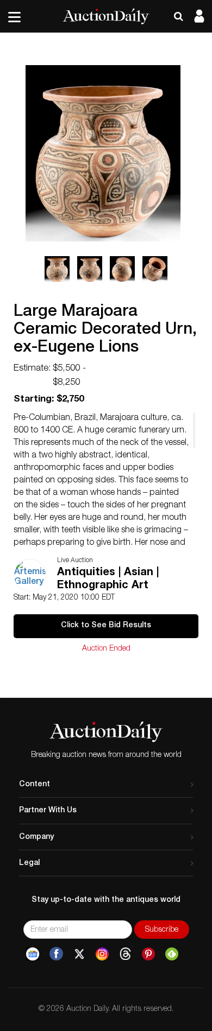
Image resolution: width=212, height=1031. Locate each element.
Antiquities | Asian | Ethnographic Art (108, 579)
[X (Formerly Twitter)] (79, 954)
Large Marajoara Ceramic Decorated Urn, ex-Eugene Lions (105, 330)
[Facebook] (56, 954)
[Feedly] (171, 954)
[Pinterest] (148, 954)
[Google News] (32, 954)
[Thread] (125, 954)
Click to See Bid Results (106, 625)
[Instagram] (102, 954)
